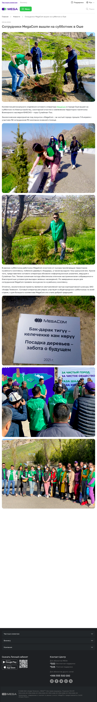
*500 (52, 663)
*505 (52, 666)
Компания (8, 647)
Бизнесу (23, 2)
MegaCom (61, 107)
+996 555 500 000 (60, 675)
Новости (16, 17)
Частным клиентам (9, 2)
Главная (5, 17)
